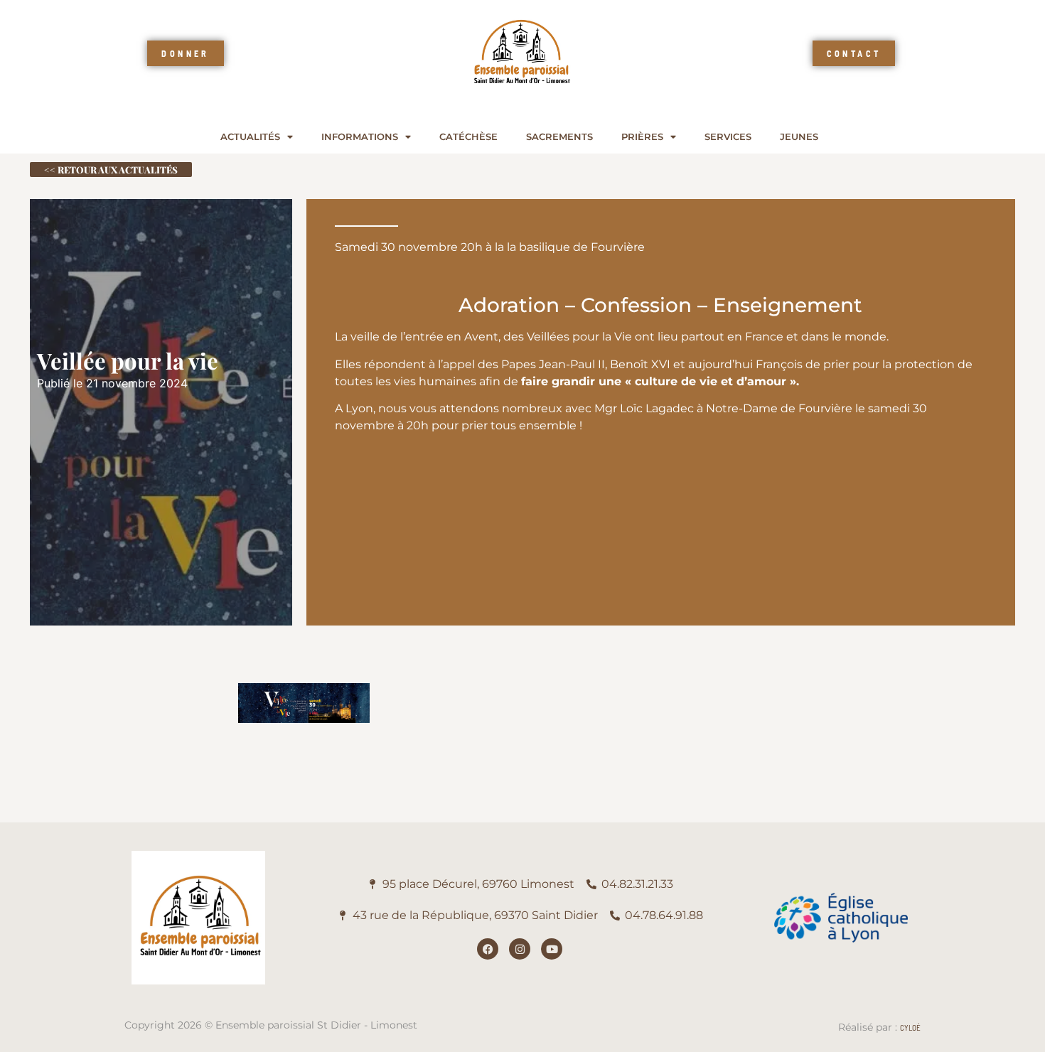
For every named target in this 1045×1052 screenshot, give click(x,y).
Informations (359, 137)
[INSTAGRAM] (519, 949)
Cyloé (910, 1027)
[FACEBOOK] (487, 949)
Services (727, 137)
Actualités (250, 137)
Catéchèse (468, 137)
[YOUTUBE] (551, 949)
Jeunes (799, 137)
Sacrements (559, 137)
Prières (642, 137)
